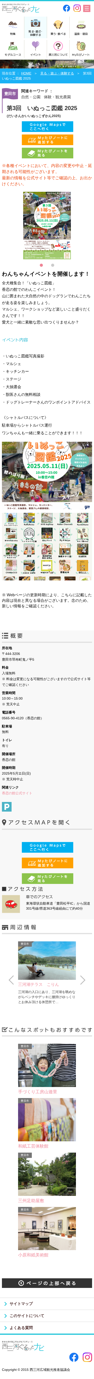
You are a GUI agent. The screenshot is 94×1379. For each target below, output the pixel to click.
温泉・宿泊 (81, 34)
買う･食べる (58, 34)
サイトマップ (21, 1304)
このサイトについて (27, 1316)
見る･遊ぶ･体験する (35, 33)
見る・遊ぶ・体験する (57, 73)
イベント (35, 54)
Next (83, 980)
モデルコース (13, 54)
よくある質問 (21, 1328)
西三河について (58, 54)
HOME (26, 73)
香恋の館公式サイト (17, 793)
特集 (13, 34)
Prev (11, 980)
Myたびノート (81, 54)
